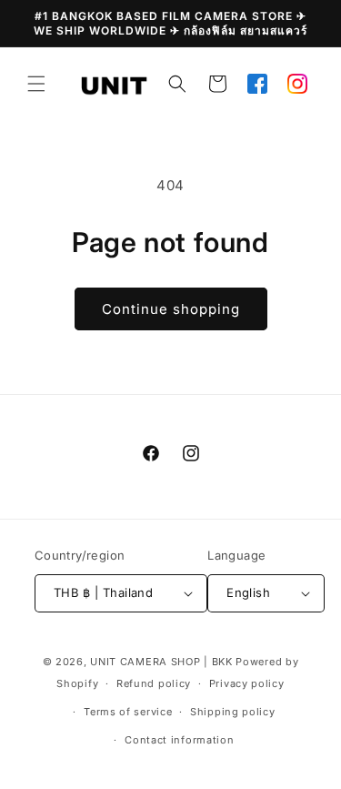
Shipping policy (233, 711)
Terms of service (128, 711)
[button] (36, 84)
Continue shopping (171, 309)
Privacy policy (247, 683)
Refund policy (153, 683)
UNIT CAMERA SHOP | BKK (161, 661)
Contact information (179, 739)
